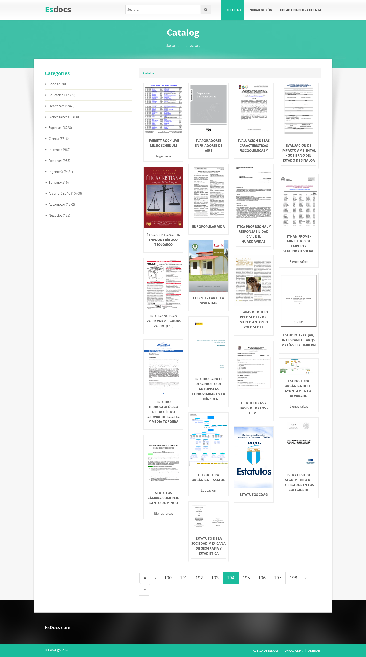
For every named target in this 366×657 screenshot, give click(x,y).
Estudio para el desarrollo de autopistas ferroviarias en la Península (208, 389)
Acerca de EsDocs (266, 650)
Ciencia (53, 138)
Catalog (148, 73)
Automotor (56, 204)
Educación (56, 95)
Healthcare (56, 106)
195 (246, 578)
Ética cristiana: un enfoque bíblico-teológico (164, 240)
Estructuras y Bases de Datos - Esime (254, 408)
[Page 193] (155, 578)
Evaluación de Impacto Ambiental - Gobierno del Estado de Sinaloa (299, 153)
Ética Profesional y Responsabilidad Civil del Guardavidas (253, 234)
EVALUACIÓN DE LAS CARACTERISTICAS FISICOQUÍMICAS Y (254, 145)
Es (58, 9)
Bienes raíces (57, 117)
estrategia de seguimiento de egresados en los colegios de (298, 482)
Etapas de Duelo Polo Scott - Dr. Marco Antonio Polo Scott (253, 319)
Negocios (55, 215)
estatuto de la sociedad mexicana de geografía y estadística (208, 546)
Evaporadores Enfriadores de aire (208, 145)
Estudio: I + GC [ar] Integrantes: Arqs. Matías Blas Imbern (298, 340)
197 (277, 578)
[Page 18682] (144, 590)
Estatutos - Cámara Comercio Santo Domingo (163, 498)
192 (199, 578)
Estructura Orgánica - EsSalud (209, 477)
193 (215, 578)
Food (52, 84)
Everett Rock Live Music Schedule (163, 143)
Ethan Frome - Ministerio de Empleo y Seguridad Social (298, 243)
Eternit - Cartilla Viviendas (208, 300)
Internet (54, 149)
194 (230, 578)
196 (262, 578)
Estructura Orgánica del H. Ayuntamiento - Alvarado (299, 388)
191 (183, 578)
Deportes (55, 160)
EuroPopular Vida (208, 226)
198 (293, 578)
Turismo (54, 182)
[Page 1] (144, 578)
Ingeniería (55, 171)
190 (168, 578)
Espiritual (55, 127)
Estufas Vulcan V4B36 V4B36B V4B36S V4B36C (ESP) (164, 321)
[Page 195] (306, 578)
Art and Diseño (59, 193)
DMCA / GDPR (294, 650)
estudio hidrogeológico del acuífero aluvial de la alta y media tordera (163, 412)
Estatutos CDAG (254, 494)
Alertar (314, 650)
